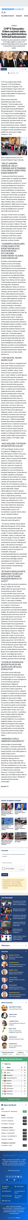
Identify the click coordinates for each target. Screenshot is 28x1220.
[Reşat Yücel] (4, 1030)
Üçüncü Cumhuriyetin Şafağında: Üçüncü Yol (15, 1031)
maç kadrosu (21, 1211)
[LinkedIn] (15, 1176)
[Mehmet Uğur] (4, 972)
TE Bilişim (18, 1217)
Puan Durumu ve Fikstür (20, 1192)
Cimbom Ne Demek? (7, 1208)
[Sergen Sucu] (4, 1038)
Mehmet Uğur (13, 970)
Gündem (14, 25)
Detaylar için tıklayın (14, 1099)
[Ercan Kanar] (4, 987)
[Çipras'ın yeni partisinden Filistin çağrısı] (21, 806)
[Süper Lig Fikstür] (26, 1105)
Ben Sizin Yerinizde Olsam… (17, 1039)
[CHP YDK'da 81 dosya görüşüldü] (21, 836)
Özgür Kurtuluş (14, 962)
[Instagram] (12, 1176)
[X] (10, 1176)
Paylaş (4, 69)
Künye (7, 1206)
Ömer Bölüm (13, 1014)
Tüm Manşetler (8, 1196)
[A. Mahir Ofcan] (4, 1023)
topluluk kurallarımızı (15, 880)
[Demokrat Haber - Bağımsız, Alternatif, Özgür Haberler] (12, 9)
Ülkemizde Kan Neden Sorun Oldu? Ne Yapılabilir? (17, 995)
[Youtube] (18, 1176)
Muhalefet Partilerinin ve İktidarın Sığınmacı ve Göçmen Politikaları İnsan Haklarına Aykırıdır (18, 988)
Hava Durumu (20, 1186)
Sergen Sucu (13, 1037)
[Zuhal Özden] (4, 979)
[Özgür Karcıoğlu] (4, 994)
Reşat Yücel (12, 1028)
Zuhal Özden (13, 977)
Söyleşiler (19, 16)
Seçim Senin (12, 1016)
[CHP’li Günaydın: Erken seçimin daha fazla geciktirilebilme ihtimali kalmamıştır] (14, 59)
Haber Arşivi (7, 1200)
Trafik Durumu (7, 1191)
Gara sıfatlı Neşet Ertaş (15, 1009)
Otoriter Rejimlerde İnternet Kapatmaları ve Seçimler (17, 965)
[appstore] (9, 1180)
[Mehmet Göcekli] (4, 957)
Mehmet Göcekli (14, 955)
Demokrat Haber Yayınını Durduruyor (16, 958)
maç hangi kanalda (14, 1213)
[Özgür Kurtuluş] (4, 964)
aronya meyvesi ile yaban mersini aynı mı (14, 1210)
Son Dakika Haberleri (18, 1196)
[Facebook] (7, 1176)
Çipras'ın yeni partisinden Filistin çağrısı (20, 812)
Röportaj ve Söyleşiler (15, 1206)
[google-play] (18, 1180)
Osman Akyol (13, 1043)
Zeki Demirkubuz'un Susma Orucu (16, 980)
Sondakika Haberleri (7, 16)
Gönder (4, 874)
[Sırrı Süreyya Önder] (4, 1008)
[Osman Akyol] (4, 1045)
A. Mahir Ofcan (13, 1021)
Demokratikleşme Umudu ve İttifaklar (17, 1024)
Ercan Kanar (13, 985)
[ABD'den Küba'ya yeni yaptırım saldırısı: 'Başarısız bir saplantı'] (7, 821)
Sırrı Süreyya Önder (15, 1007)
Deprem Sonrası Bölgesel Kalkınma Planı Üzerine (16, 973)
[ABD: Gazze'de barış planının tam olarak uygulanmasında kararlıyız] (7, 836)
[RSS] (21, 1176)
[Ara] (2, 12)
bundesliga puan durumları (10, 1211)
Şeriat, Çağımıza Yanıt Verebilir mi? (15, 1046)
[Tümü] (26, 945)
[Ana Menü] (4, 12)
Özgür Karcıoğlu (14, 992)
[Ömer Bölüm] (4, 1015)
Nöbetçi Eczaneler (5, 1187)
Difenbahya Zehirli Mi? (19, 1208)
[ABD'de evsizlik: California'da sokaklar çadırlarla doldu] (21, 821)
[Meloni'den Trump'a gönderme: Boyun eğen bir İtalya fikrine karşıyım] (7, 806)
